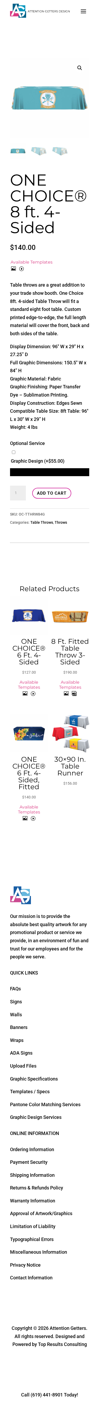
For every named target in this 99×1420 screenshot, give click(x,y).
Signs (16, 1001)
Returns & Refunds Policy (36, 1188)
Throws (61, 522)
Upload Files (23, 1066)
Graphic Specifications (34, 1079)
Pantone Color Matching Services (45, 1104)
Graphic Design (37, 461)
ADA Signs (21, 1053)
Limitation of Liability (32, 1226)
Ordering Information (32, 1149)
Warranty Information (32, 1200)
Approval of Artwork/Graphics (41, 1213)
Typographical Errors (32, 1239)
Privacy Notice (25, 1265)
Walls (16, 1014)
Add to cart (52, 493)
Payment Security (29, 1162)
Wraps (16, 1040)
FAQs (15, 988)
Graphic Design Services (36, 1117)
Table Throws (41, 522)
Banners (18, 1027)
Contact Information (31, 1277)
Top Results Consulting (62, 1344)
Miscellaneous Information (38, 1252)
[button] (79, 68)
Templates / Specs (30, 1091)
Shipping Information (32, 1175)
